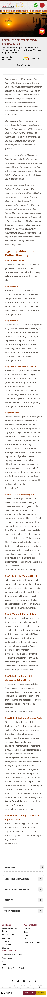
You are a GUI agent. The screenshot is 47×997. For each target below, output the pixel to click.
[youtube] (23, 981)
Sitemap (5, 948)
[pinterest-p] (29, 981)
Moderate (35, 58)
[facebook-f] (12, 981)
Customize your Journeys (12, 955)
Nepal (26, 932)
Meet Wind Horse (9, 934)
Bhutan (27, 929)
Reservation (7, 958)
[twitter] (18, 981)
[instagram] (35, 981)
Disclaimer (6, 945)
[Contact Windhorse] (36, 5)
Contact (5, 941)
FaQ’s (4, 961)
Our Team (6, 938)
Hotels (4, 965)
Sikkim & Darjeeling (32, 942)
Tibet (26, 939)
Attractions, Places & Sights (14, 968)
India (26, 935)
